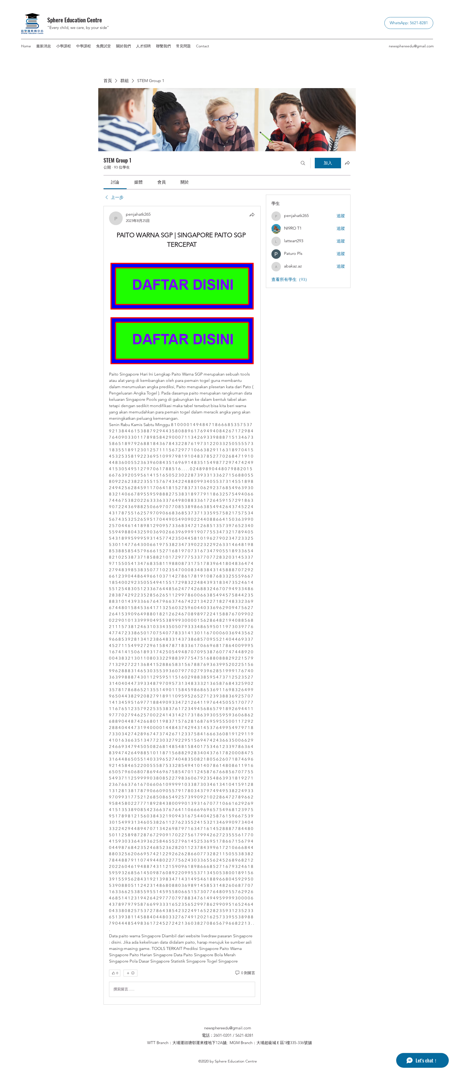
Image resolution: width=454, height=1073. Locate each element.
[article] (182, 605)
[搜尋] (303, 163)
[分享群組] (347, 163)
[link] (115, 182)
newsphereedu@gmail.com (411, 46)
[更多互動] (130, 973)
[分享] (252, 214)
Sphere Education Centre (74, 20)
